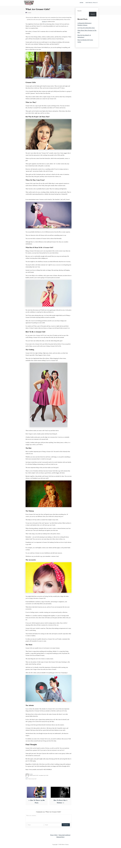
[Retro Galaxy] (29, 3)
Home (27, 778)
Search (79, 10)
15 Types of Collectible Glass (86, 27)
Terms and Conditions (64, 835)
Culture (27, 777)
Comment (66, 824)
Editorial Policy (60, 837)
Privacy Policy (54, 835)
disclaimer (44, 21)
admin (32, 774)
